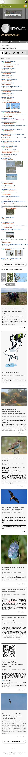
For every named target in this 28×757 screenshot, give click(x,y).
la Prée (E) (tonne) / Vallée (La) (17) (8, 118)
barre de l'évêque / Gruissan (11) (8, 68)
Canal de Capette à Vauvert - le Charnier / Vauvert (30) (12, 134)
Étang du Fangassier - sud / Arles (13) (9, 79)
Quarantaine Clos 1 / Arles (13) (7, 93)
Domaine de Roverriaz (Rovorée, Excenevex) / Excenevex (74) (14, 244)
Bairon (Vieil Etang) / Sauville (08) (8, 61)
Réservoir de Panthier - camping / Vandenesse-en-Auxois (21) (14, 125)
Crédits (19, 748)
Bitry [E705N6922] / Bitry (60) (7, 217)
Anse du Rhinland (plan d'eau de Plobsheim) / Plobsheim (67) (14, 225)
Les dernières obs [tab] (5, 45)
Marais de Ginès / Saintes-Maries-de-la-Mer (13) (11, 86)
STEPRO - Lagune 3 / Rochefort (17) (8, 122)
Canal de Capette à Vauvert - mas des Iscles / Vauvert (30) (13, 137)
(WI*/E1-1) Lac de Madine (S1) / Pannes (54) (10, 196)
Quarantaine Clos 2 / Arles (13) (7, 97)
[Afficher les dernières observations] (8, 48)
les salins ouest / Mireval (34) (7, 182)
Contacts (15, 748)
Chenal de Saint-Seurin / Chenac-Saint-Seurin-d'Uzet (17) (13, 114)
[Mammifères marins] (10, 53)
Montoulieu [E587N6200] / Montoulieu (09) (10, 64)
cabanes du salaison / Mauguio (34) (8, 149)
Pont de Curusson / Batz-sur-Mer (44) (9, 193)
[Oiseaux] (2, 53)
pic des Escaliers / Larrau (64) (7, 222)
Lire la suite (20, 327)
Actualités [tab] (3, 284)
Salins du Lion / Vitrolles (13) (7, 100)
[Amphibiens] (18, 53)
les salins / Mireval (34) (6, 158)
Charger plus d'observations (14, 264)
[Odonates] (21, 53)
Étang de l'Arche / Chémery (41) (8, 185)
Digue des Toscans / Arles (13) (7, 75)
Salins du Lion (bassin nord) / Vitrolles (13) (10, 111)
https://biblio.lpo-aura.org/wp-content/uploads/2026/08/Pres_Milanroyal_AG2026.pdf (14, 526)
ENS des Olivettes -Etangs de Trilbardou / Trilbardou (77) (13, 248)
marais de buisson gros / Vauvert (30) (9, 146)
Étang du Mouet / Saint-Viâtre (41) (8, 189)
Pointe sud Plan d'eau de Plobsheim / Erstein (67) (11, 229)
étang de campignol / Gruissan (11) (8, 72)
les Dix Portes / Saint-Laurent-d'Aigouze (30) (10, 141)
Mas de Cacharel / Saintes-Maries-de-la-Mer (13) (11, 90)
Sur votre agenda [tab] (10, 284)
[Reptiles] (14, 53)
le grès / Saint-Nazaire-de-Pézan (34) (9, 154)
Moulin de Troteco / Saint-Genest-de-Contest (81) (11, 258)
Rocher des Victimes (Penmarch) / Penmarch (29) (11, 129)
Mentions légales (10, 748)
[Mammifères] (6, 53)
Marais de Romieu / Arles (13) (7, 82)
